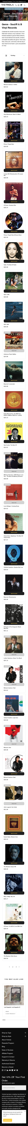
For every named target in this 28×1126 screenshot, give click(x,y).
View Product (10, 1013)
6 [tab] (18, 1019)
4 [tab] (12, 1019)
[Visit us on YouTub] (10, 1070)
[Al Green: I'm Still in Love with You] (14, 912)
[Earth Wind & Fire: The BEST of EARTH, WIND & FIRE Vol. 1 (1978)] (14, 400)
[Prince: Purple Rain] (14, 130)
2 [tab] (6, 1019)
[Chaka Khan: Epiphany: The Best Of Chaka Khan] (14, 522)
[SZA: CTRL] (14, 280)
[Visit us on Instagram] (2, 1070)
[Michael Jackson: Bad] (14, 674)
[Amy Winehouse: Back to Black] (14, 100)
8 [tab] (24, 1019)
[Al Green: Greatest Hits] (14, 191)
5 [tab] (15, 1019)
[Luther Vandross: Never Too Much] (14, 644)
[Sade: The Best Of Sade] (14, 251)
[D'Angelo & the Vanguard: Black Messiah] (14, 613)
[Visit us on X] (14, 1070)
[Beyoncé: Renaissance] (14, 583)
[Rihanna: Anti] (14, 733)
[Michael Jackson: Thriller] (14, 70)
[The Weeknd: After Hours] (14, 942)
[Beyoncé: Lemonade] (14, 370)
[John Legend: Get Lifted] (14, 793)
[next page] (19, 967)
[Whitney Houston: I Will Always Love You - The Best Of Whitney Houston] (14, 461)
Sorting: (13, 55)
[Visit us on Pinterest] (17, 1070)
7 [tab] (21, 1019)
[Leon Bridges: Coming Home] (14, 492)
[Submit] (24, 1087)
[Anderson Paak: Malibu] (14, 340)
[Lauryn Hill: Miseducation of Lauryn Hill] (14, 160)
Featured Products (7, 1)
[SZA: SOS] (14, 310)
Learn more (8, 1120)
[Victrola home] (7, 5)
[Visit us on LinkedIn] (7, 1070)
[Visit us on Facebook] (5, 1070)
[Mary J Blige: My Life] (14, 882)
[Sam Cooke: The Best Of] (14, 431)
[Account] (19, 5)
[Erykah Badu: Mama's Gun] (14, 823)
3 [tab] (9, 1019)
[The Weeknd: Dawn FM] (14, 853)
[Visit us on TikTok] (12, 1070)
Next (14, 1018)
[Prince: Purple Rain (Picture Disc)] (14, 221)
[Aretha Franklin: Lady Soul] (14, 704)
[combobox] (16, 5)
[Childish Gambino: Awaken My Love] (14, 553)
